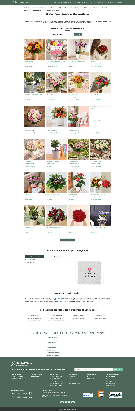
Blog (70, 381)
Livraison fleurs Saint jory (56, 318)
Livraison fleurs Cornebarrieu (34, 318)
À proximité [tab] (56, 256)
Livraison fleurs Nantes (52, 350)
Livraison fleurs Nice (51, 347)
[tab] (28, 7)
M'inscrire (117, 369)
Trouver (77, 34)
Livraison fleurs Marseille (52, 340)
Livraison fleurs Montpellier (53, 355)
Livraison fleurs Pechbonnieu (78, 315)
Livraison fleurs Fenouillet (34, 320)
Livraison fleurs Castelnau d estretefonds (56, 320)
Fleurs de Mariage (35, 376)
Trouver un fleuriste (73, 380)
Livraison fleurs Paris (52, 337)
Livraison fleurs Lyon (51, 342)
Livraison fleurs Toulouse (34, 315)
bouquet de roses (59, 298)
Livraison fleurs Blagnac (78, 318)
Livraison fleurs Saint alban (100, 318)
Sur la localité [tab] (35, 256)
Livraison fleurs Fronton (100, 315)
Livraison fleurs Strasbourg (53, 352)
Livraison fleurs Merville (56, 315)
